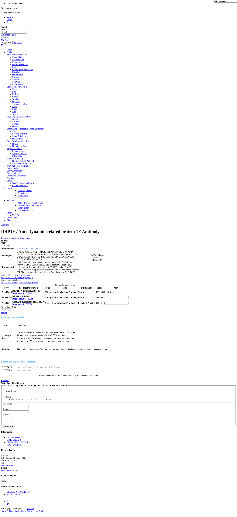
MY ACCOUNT (14, 494)
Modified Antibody (15, 158)
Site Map (30, 508)
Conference (23, 195)
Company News (25, 190)
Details (4, 312)
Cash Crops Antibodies (17, 104)
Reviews (5, 380)
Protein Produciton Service (29, 205)
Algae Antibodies (14, 148)
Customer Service (25, 210)
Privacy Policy (25, 511)
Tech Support (23, 208)
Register (10, 17)
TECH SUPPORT (15, 445)
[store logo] (17, 42)
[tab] (118, 312)
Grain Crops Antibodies (17, 87)
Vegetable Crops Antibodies (19, 116)
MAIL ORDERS (14, 440)
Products (10, 52)
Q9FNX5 (34, 249)
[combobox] (13, 32)
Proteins (10, 178)
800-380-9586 (7, 465)
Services (10, 200)
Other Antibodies (14, 173)
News (9, 188)
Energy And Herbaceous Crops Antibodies (25, 129)
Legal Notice (39, 511)
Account (5, 225)
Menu (3, 45)
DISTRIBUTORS (15, 437)
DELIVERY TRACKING (18, 492)
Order (9, 213)
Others (9, 180)
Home (9, 50)
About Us (11, 220)
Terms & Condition (9, 511)
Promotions (22, 193)
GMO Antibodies (14, 171)
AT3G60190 (22, 249)
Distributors (12, 218)
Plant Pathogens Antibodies (18, 166)
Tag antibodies (13, 168)
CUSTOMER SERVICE (18, 442)
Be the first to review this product (15, 238)
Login (9, 20)
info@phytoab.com (9, 470)
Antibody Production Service (30, 203)
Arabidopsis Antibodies (17, 55)
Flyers (20, 198)
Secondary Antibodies (16, 176)
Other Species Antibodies (18, 141)
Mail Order (17, 215)
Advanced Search (8, 35)
